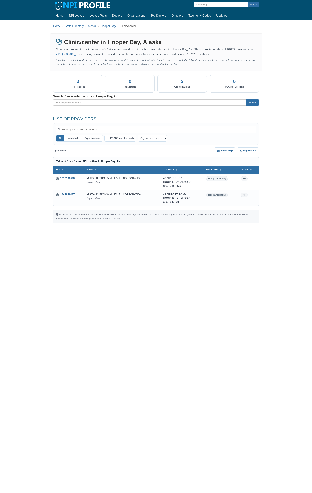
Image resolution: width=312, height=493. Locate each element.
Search (253, 4)
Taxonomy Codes (199, 15)
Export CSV (249, 150)
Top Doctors (158, 15)
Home (60, 15)
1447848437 (67, 194)
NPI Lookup (76, 15)
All (60, 138)
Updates (221, 15)
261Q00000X (65, 54)
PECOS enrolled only (122, 138)
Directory (177, 15)
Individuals (73, 138)
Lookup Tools (98, 15)
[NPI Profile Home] (82, 5)
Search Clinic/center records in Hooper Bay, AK (85, 96)
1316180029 (67, 178)
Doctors (117, 15)
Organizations (136, 15)
